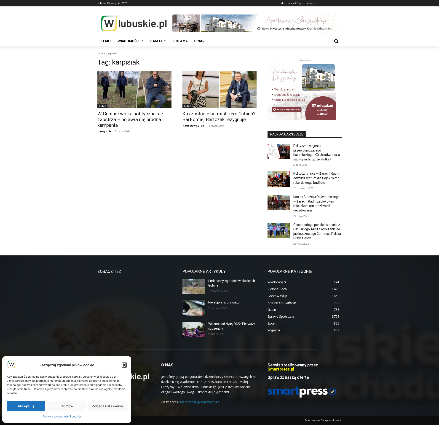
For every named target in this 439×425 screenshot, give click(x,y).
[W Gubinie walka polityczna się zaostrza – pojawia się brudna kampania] (134, 89)
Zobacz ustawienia (107, 406)
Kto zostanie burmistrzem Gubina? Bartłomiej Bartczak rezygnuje (218, 116)
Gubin (102, 106)
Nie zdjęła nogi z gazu (224, 302)
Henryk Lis (104, 131)
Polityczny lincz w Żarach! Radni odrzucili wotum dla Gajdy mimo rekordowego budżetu (316, 178)
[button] (124, 365)
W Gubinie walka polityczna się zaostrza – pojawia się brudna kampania (130, 119)
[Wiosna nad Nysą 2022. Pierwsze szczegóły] (193, 329)
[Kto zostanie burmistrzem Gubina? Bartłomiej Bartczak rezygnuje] (219, 89)
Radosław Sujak (193, 125)
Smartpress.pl (281, 369)
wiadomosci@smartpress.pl (199, 402)
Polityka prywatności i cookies (62, 416)
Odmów (67, 406)
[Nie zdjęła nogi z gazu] (193, 308)
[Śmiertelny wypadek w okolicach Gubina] (193, 286)
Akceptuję (26, 406)
